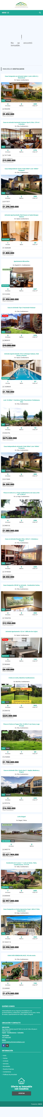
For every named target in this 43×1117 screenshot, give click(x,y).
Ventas (5, 1058)
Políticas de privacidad (10, 1074)
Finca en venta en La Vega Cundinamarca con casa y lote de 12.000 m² (22, 493)
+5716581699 (6, 1037)
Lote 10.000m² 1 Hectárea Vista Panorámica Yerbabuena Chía (21, 401)
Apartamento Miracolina (21, 261)
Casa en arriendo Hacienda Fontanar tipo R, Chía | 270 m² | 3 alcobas (21, 123)
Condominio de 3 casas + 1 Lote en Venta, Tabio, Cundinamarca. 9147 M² (21, 863)
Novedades (6, 1066)
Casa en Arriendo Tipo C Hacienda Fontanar (21, 307)
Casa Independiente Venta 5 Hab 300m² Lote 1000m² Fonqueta (21, 169)
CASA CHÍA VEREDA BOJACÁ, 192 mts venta (22, 955)
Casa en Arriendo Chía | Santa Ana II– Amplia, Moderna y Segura (21, 771)
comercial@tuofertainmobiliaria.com (13, 1042)
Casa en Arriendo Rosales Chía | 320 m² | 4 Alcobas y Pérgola (21, 540)
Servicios (5, 1063)
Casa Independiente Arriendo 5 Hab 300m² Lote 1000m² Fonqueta (21, 447)
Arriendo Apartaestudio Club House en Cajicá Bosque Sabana (21, 216)
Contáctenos (7, 1072)
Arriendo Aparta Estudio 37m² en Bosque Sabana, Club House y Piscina (21, 354)
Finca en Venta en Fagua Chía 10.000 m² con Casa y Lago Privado (21, 725)
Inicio (4, 1055)
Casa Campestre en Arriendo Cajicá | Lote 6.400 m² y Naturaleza (21, 77)
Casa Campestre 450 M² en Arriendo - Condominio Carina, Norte (21, 586)
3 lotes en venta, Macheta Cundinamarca (21, 678)
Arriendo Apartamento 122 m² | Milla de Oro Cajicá (22, 631)
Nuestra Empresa (8, 1069)
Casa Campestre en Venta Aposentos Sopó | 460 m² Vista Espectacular (21, 910)
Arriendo (5, 1061)
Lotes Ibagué (21, 816)
